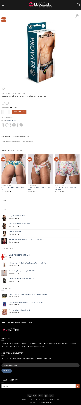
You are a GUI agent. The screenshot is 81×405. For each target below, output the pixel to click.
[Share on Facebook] (6, 125)
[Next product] (3, 103)
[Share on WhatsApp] (3, 125)
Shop (9, 93)
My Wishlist (43, 399)
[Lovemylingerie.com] (40, 4)
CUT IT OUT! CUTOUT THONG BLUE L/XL (12, 188)
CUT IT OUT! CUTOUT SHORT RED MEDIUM (65, 188)
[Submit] (78, 386)
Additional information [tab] (21, 136)
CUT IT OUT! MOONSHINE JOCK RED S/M (40, 188)
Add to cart (19, 112)
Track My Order (53, 399)
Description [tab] (5, 136)
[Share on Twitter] (10, 125)
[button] (2, 4)
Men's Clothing (19, 93)
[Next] (79, 175)
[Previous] (1, 175)
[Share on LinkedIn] (21, 125)
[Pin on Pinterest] (17, 125)
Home (3, 93)
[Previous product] (7, 103)
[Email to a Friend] (14, 125)
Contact (31, 399)
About (24, 399)
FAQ (36, 399)
